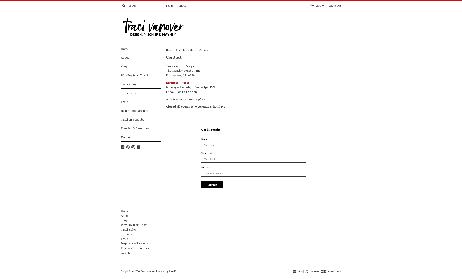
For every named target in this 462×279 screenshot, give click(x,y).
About (125, 58)
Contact (126, 137)
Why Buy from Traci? (134, 75)
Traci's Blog (128, 84)
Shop (124, 66)
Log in (169, 5)
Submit (212, 185)
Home (125, 49)
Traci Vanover (148, 271)
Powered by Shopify (166, 271)
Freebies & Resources (135, 128)
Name (204, 139)
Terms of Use (129, 93)
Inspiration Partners (134, 111)
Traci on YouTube (132, 119)
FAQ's (124, 102)
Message (206, 167)
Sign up (181, 5)
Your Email (207, 153)
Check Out (335, 5)
